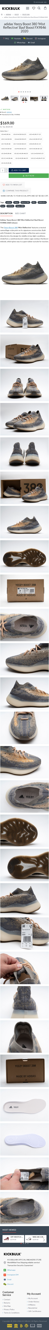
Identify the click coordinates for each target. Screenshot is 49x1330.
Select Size (3, 131)
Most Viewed (9, 1230)
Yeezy (16, 202)
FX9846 (10, 206)
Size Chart (20, 213)
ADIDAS (9, 112)
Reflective (42, 202)
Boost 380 (25, 202)
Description (6, 213)
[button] (2, 69)
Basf (2, 206)
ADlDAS (8, 14)
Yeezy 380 (20, 206)
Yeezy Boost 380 (11, 227)
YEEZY (16, 14)
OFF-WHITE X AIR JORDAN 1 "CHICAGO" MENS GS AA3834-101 (16, 1237)
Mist (34, 202)
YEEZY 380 (26, 14)
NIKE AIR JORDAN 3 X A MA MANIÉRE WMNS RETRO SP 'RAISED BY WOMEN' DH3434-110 (39, 1237)
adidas (8, 202)
